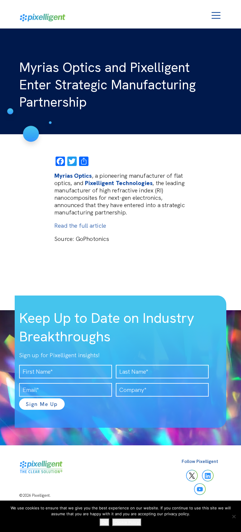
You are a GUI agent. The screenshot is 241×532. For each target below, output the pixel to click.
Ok (104, 522)
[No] (234, 516)
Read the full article (80, 225)
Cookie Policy (127, 522)
